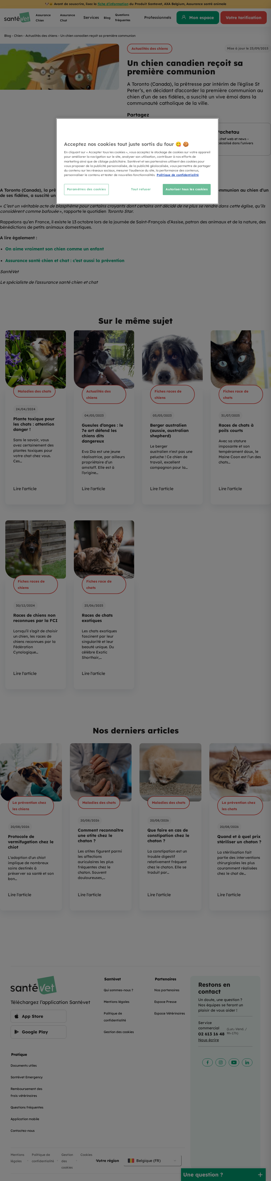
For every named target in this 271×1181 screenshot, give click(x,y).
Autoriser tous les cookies (187, 189)
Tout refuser (141, 189)
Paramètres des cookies (86, 189)
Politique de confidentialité (178, 175)
